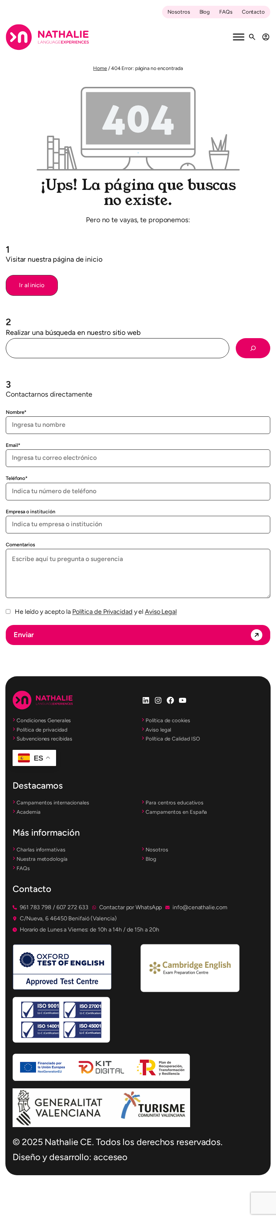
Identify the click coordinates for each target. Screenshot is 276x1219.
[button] (32, 285)
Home (100, 68)
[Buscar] (253, 348)
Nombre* (16, 412)
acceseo (110, 1157)
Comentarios (20, 545)
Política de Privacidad (102, 612)
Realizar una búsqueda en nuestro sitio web (73, 332)
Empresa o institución (30, 512)
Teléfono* (17, 478)
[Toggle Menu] (238, 37)
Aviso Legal (161, 612)
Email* (13, 445)
